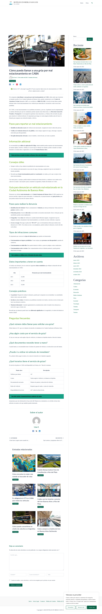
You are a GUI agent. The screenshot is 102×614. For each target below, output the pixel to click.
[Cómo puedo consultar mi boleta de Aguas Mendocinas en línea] (82, 139)
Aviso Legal (36, 601)
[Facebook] (10, 84)
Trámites (75, 306)
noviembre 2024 (77, 271)
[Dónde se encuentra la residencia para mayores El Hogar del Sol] (82, 198)
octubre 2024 (76, 274)
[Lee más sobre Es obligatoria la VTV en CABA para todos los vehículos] (23, 489)
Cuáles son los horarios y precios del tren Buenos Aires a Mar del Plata (48, 501)
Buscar (74, 36)
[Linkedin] (20, 84)
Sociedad (75, 301)
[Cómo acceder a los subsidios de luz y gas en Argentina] (82, 217)
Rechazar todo (81, 607)
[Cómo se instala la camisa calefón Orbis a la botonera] (82, 118)
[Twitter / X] (36, 431)
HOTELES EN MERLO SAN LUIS (26, 2)
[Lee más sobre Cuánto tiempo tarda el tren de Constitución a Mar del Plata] (49, 461)
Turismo (75, 312)
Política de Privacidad (62, 601)
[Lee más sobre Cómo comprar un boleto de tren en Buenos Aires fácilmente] (49, 518)
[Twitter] (13, 84)
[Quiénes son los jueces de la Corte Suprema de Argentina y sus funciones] (82, 238)
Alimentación (76, 283)
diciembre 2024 (77, 269)
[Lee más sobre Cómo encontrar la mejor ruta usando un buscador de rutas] (23, 463)
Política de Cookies (51, 601)
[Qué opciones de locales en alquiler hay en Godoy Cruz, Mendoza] (82, 178)
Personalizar (70, 607)
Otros (74, 298)
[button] (92, 3)
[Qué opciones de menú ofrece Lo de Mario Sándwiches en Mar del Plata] (82, 54)
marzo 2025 (76, 260)
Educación (76, 292)
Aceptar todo (92, 607)
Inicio (30, 601)
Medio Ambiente (77, 295)
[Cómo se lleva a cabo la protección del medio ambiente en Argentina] (82, 76)
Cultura (75, 286)
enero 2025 (76, 266)
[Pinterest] (17, 84)
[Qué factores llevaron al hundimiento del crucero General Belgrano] (82, 158)
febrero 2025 (76, 263)
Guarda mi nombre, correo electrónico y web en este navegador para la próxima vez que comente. (33, 580)
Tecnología (76, 303)
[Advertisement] (51, 18)
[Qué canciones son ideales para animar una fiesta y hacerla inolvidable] (82, 97)
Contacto (42, 601)
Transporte (12, 81)
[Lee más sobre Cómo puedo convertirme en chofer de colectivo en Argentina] (23, 517)
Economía (75, 289)
